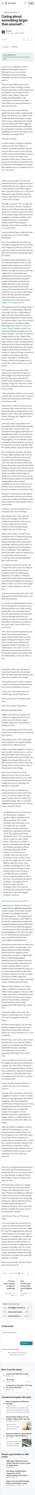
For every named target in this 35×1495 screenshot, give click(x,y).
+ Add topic (14, 47)
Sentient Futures (11, 1485)
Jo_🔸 (8, 1438)
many (23, 648)
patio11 (27, 1312)
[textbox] (17, 1336)
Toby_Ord (9, 1405)
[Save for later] (24, 39)
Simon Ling (9, 1467)
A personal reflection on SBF (17, 1374)
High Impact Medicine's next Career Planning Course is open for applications (18, 1463)
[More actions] (31, 39)
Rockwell (9, 1421)
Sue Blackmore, (15, 901)
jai (28, 1307)
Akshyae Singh (10, 1477)
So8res (8, 31)
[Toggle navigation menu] (2, 3)
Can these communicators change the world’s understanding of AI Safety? (17, 1473)
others (27, 648)
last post (9, 67)
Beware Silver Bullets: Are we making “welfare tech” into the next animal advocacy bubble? (18, 1419)
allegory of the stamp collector (12, 303)
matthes (26, 1316)
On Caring (10, 1380)
